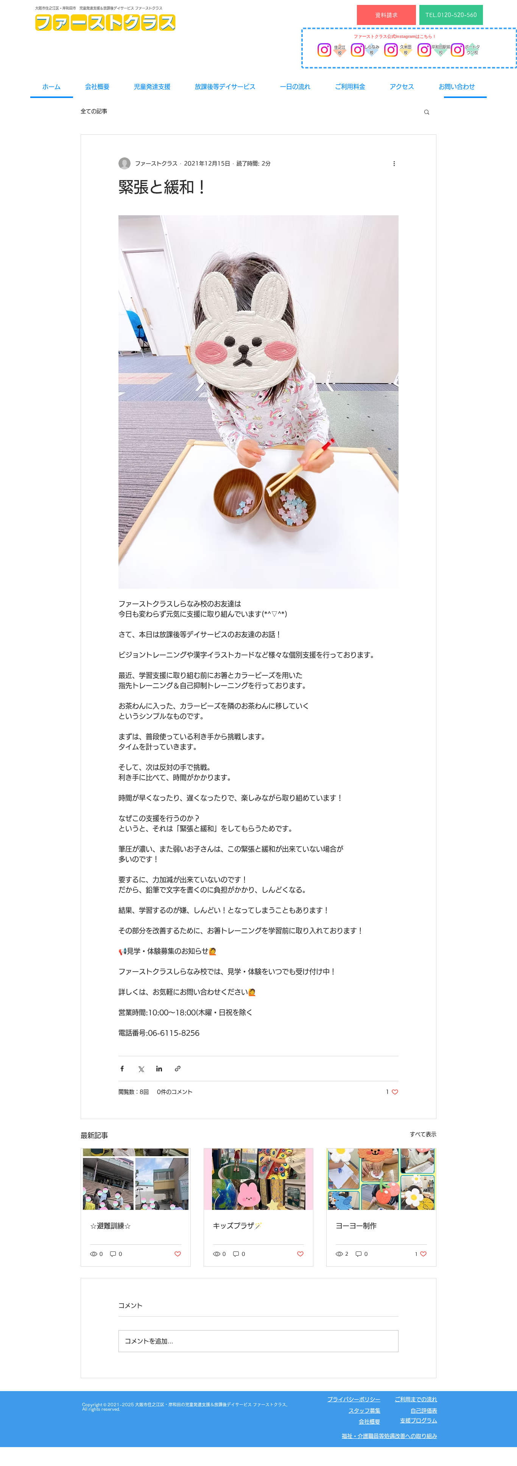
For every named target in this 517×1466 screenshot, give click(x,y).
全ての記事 (94, 111)
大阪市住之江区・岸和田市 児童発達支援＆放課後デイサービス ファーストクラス (98, 8)
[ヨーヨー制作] (381, 1179)
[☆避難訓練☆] (135, 1179)
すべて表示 (423, 1134)
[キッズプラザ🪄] (258, 1179)
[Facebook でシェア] (122, 1068)
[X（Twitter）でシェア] (140, 1068)
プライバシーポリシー (353, 1399)
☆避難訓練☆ (110, 1225)
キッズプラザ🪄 (237, 1225)
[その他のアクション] (394, 163)
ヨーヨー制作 (356, 1225)
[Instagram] (324, 50)
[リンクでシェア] (177, 1068)
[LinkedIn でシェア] (159, 1068)
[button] (426, 112)
